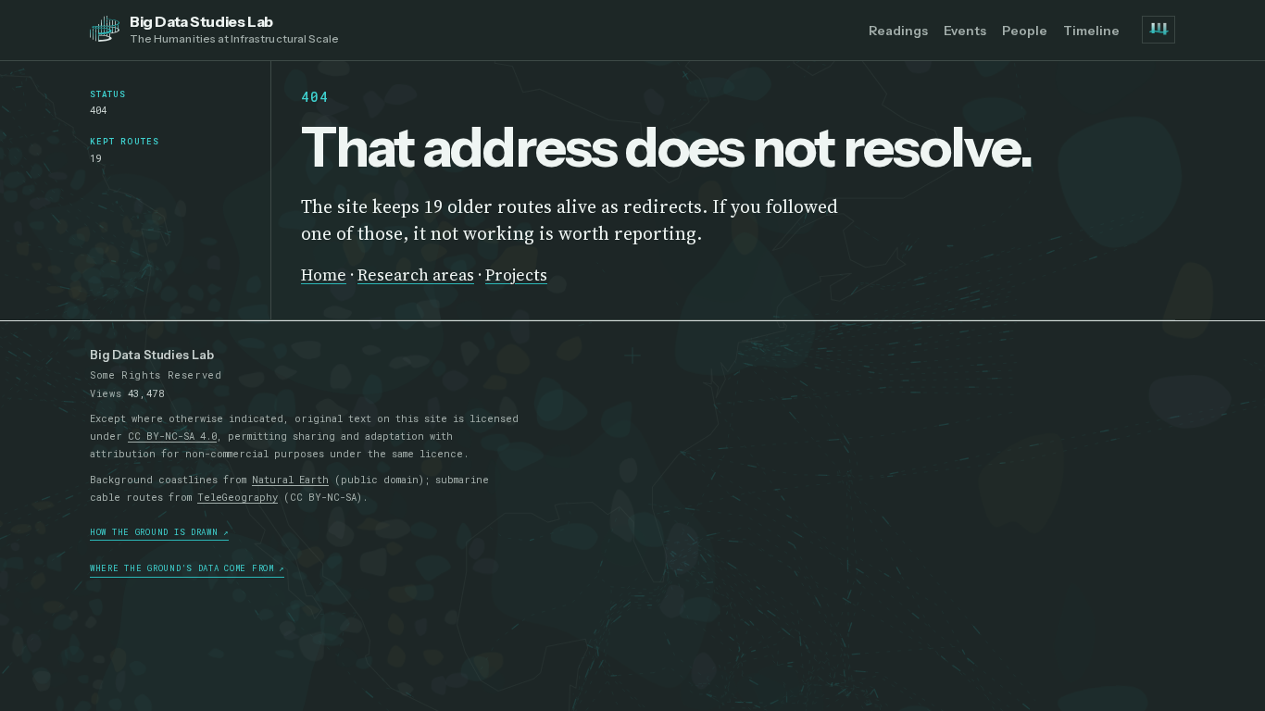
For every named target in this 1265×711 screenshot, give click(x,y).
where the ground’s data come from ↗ (187, 568)
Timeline (1091, 30)
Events (965, 30)
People (1024, 30)
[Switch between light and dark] (1158, 30)
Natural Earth (290, 479)
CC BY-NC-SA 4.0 (172, 436)
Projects (516, 275)
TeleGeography (237, 497)
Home (323, 275)
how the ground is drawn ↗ (159, 532)
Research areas (415, 275)
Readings (898, 30)
